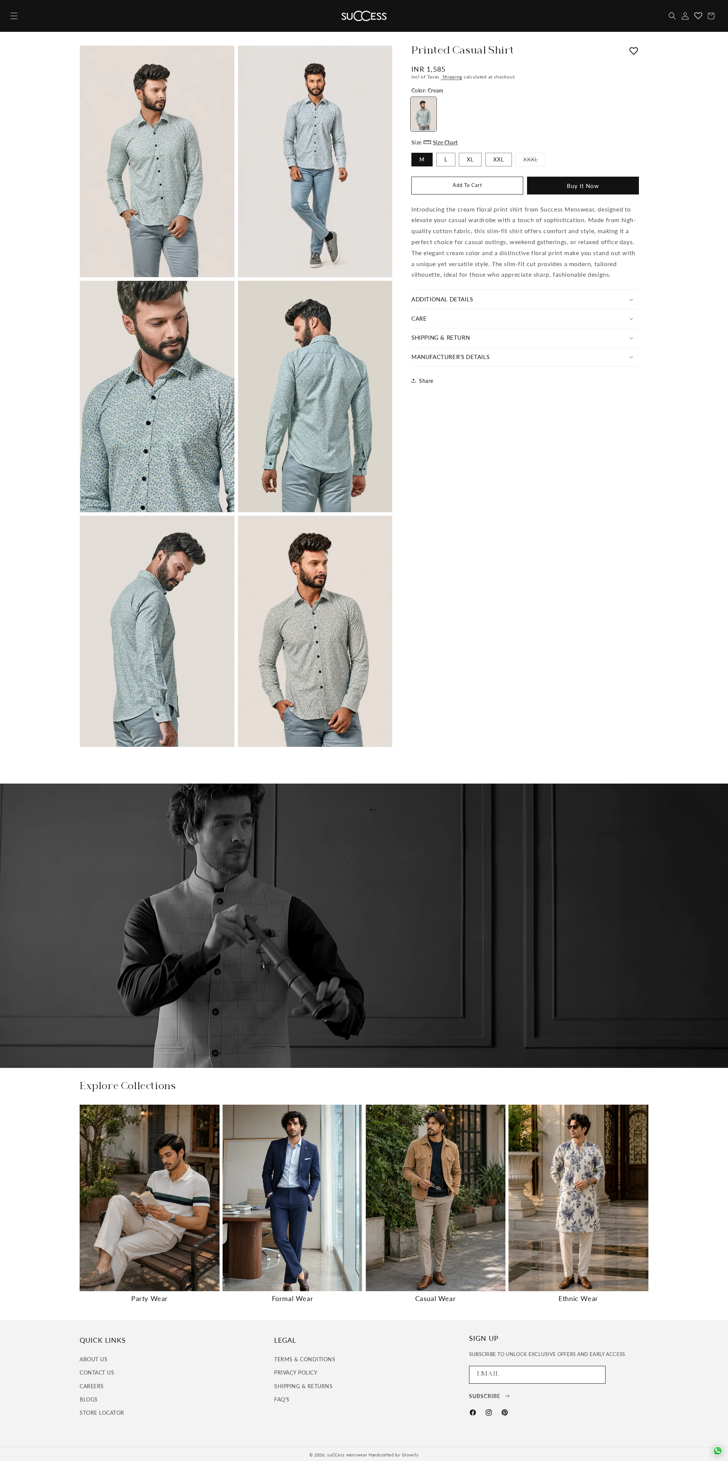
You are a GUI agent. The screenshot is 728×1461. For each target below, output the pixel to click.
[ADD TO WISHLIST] (633, 51)
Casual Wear (435, 1298)
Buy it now (583, 185)
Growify (410, 1454)
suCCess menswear (347, 1454)
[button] (14, 15)
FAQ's (282, 1399)
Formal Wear (293, 1298)
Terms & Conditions (304, 1359)
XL (470, 159)
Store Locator (102, 1412)
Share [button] (426, 380)
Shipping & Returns (303, 1386)
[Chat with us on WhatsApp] (717, 1450)
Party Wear (149, 1298)
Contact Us (97, 1372)
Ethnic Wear (578, 1298)
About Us (93, 1359)
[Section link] (364, 926)
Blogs (89, 1399)
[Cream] (423, 114)
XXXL (534, 160)
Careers (92, 1386)
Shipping (451, 77)
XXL (498, 159)
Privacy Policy (295, 1372)
